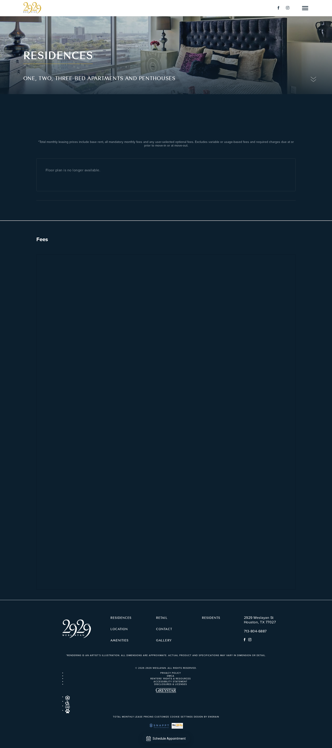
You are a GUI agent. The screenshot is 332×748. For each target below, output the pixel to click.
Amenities (119, 640)
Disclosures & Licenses (170, 684)
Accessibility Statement (170, 681)
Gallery (163, 640)
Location (119, 629)
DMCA (170, 676)
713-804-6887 (255, 631)
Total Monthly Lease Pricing (133, 716)
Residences (121, 617)
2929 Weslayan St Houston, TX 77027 (260, 619)
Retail (161, 617)
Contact (164, 629)
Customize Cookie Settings (173, 716)
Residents (211, 617)
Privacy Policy (170, 673)
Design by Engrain (206, 716)
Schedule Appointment (169, 738)
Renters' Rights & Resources (170, 678)
